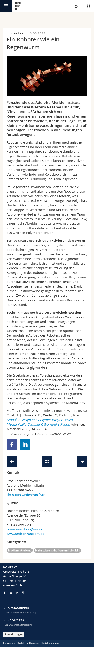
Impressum (9, 643)
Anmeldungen (14, 634)
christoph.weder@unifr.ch (26, 494)
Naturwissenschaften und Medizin (57, 550)
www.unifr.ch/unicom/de (25, 533)
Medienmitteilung (19, 550)
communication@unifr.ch (26, 529)
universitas (16, 620)
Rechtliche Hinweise (28, 643)
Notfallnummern (50, 643)
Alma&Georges (18, 608)
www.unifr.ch (12, 585)
